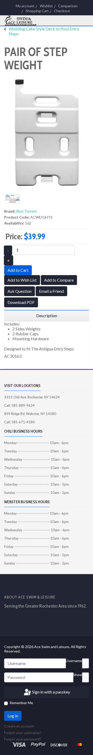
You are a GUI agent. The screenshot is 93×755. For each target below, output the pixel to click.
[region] (46, 315)
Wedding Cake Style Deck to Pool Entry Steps (44, 31)
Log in (12, 715)
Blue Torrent (26, 211)
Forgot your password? (22, 739)
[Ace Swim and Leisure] (23, 20)
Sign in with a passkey (50, 691)
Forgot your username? (22, 732)
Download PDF (21, 302)
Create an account (19, 726)
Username (74, 660)
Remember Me (21, 702)
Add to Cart (17, 270)
